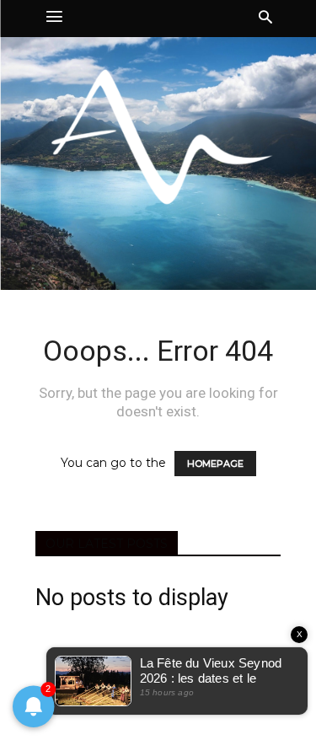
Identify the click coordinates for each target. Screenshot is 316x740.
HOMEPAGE (215, 463)
